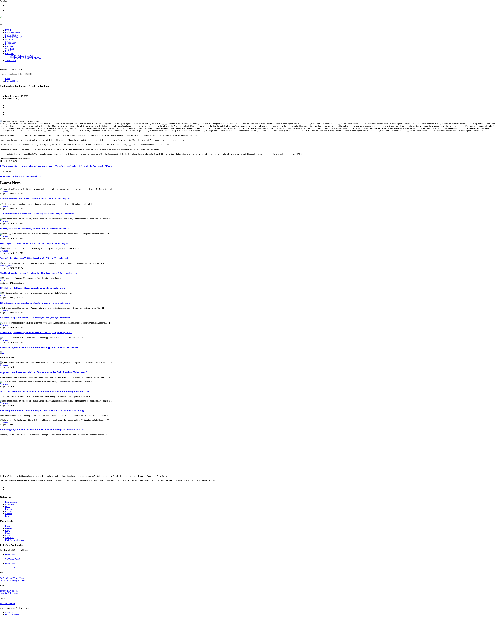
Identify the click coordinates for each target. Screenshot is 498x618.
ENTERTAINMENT (14, 32)
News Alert (10, 504)
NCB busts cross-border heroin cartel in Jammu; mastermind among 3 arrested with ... (38, 214)
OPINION (9, 49)
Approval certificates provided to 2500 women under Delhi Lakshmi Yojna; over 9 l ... (37, 199)
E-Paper (8, 528)
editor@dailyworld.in (9, 591)
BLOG (8, 51)
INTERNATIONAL (13, 37)
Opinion (8, 533)
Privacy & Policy (12, 615)
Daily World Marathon (14, 540)
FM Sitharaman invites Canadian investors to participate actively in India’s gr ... (35, 303)
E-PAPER (9, 53)
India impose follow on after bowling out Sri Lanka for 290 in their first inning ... (35, 228)
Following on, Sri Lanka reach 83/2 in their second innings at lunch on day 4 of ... (35, 243)
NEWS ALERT (11, 35)
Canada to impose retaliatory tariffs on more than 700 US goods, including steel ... (36, 332)
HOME (8, 30)
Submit (28, 74)
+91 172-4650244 (7, 603)
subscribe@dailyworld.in (10, 593)
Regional (9, 511)
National (8, 513)
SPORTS (9, 39)
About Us (9, 535)
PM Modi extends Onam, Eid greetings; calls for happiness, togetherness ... (32, 288)
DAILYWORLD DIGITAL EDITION (26, 58)
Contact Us (9, 537)
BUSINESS (10, 44)
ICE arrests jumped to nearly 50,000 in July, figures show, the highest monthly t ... (36, 318)
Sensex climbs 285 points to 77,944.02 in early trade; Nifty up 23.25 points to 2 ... (35, 258)
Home (7, 78)
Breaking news (6, 266)
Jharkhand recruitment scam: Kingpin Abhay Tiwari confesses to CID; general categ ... (38, 273)
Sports (7, 506)
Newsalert (4, 191)
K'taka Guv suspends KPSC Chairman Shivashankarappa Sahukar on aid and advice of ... (40, 347)
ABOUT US (10, 60)
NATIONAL (10, 42)
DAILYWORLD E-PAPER (21, 56)
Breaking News (11, 81)
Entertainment (11, 502)
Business (8, 509)
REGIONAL (10, 46)
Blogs (7, 530)
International (10, 516)
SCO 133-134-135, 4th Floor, (12, 578)
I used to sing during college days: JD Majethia (20, 176)
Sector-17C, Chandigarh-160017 (13, 580)
